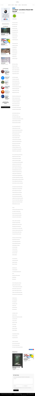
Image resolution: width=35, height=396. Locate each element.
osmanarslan (25, 360)
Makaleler (4, 28)
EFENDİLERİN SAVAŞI (6, 82)
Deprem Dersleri (3, 53)
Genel (2, 28)
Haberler (8, 90)
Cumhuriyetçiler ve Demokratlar (27, 359)
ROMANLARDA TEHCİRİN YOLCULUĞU (16, 367)
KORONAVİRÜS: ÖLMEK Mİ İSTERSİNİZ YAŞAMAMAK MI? (7, 97)
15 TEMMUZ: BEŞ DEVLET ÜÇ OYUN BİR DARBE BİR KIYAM (7, 72)
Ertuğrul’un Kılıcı (7, 77)
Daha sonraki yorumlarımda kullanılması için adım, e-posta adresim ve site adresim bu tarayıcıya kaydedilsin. (22, 388)
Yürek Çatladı (3, 63)
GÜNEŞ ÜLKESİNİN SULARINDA (7, 87)
